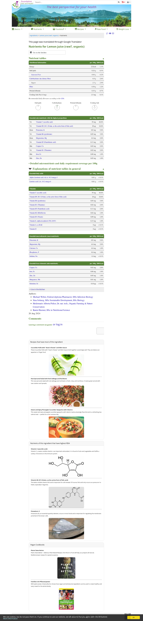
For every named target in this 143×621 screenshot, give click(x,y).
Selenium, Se (34, 283)
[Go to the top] (103, 59)
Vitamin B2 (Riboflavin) (38, 213)
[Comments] (107, 33)
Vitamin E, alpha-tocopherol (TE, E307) (43, 221)
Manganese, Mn (35, 279)
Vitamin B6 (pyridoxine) (44, 134)
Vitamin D (33, 229)
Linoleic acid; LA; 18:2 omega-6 (40, 181)
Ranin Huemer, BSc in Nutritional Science (51, 310)
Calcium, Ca (34, 248)
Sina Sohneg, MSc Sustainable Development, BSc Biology (59, 300)
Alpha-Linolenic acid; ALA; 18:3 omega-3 (44, 177)
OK (134, 617)
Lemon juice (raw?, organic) (49, 35)
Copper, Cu (40, 146)
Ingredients (34, 35)
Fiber (31, 86)
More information (10, 618)
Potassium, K (40, 130)
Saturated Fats (36, 74)
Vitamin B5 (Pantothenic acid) (46, 142)
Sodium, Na (33, 256)
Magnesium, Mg (41, 138)
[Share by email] (112, 33)
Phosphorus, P (34, 252)
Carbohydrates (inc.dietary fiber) (40, 78)
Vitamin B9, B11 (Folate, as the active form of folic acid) (54, 126)
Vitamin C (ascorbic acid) (44, 122)
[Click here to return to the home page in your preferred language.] (16, 8)
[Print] (110, 33)
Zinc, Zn (39, 158)
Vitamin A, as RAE (36, 225)
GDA (62, 98)
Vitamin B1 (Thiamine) (43, 150)
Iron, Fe (38, 154)
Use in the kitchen (38, 289)
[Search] (118, 2)
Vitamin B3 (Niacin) (36, 217)
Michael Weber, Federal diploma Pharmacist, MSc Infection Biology (63, 296)
